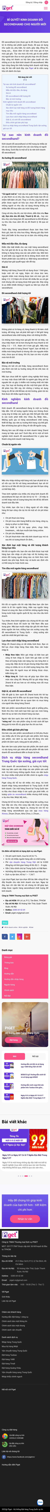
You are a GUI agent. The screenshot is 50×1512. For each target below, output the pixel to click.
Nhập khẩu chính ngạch (12, 1376)
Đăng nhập (38, 2)
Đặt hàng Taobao (9, 1355)
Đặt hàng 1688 (8, 1359)
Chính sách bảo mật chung (13, 1325)
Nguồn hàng (9, 985)
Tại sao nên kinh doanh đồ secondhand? (19, 84)
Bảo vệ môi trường (13, 99)
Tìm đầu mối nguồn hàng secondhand (21, 114)
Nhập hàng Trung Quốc (12, 1342)
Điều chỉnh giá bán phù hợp (17, 122)
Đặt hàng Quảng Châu (11, 1368)
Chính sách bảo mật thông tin (14, 1321)
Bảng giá (8, 957)
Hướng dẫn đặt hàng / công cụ (15, 1317)
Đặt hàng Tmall (8, 1363)
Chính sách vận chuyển (12, 1330)
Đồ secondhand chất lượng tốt (18, 96)
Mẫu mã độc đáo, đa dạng (16, 90)
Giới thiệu (6, 1297)
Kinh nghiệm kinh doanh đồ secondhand (19, 102)
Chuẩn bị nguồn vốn (14, 105)
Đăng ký (29, 2)
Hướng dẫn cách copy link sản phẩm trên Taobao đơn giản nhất (32, 1087)
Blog (6, 968)
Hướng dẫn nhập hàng (14, 979)
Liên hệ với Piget (9, 1301)
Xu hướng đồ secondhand (16, 87)
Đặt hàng (14, 1040)
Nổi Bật (7, 996)
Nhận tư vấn (25, 1218)
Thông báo (9, 963)
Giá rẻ (8, 93)
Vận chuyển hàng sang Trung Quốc (17, 1372)
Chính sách (9, 990)
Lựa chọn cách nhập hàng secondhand (21, 117)
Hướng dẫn (9, 974)
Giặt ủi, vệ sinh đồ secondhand (18, 120)
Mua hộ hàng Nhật (10, 1346)
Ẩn (25, 80)
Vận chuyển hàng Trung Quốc (14, 1351)
